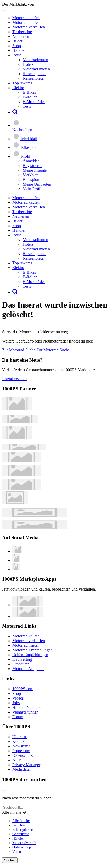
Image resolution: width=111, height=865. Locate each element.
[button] (15, 112)
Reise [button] (16, 55)
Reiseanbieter (34, 78)
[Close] (4, 790)
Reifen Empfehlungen (30, 654)
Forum (17, 717)
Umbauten (20, 664)
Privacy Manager (26, 764)
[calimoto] (21, 474)
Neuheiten (20, 36)
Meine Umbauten (37, 184)
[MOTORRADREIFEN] (20, 421)
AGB (16, 760)
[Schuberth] (21, 461)
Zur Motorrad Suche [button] (19, 350)
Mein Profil (32, 189)
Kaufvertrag (22, 659)
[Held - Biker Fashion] (17, 437)
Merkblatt (30, 175)
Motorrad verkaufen (28, 27)
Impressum (21, 750)
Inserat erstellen (14, 378)
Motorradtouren (35, 59)
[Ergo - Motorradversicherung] (34, 515)
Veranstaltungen (25, 712)
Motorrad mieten (36, 69)
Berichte (18, 825)
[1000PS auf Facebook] (16, 560)
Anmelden (31, 161)
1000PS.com (22, 689)
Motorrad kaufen (26, 18)
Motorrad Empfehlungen (32, 650)
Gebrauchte (20, 834)
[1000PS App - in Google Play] (27, 616)
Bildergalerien (22, 829)
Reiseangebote (34, 73)
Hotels (28, 64)
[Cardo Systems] (21, 488)
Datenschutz (22, 755)
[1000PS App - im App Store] (27, 604)
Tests (27, 106)
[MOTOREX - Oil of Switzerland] (17, 408)
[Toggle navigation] (4, 10)
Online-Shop (21, 847)
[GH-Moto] (24, 449)
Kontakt (19, 741)
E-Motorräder (34, 101)
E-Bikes (29, 92)
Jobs (16, 703)
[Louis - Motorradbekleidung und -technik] (15, 503)
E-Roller (30, 97)
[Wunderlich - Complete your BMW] (34, 528)
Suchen (9, 860)
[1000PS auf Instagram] (16, 569)
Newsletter (21, 746)
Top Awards (22, 83)
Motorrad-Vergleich (28, 668)
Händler (19, 50)
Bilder (17, 41)
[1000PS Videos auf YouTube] (17, 551)
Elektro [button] (18, 87)
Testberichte (22, 32)
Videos (18, 698)
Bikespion (31, 179)
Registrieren (32, 165)
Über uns (19, 737)
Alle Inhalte (21, 821)
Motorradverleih (24, 843)
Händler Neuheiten (27, 707)
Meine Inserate (35, 170)
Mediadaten (21, 769)
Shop (16, 45)
